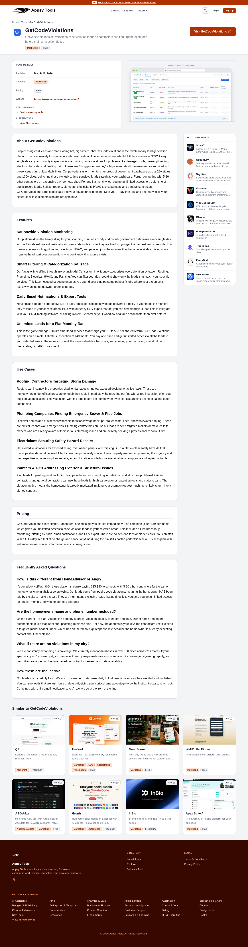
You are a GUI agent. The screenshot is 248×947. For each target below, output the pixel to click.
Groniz (76, 813)
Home (15, 22)
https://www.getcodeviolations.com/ (56, 98)
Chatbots (205, 905)
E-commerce (94, 914)
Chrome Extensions (23, 910)
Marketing (32, 48)
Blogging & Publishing (24, 905)
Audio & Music (133, 900)
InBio (132, 813)
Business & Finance (98, 905)
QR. (17, 749)
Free (147, 770)
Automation (80, 770)
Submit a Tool (135, 869)
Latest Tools (134, 859)
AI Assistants (19, 900)
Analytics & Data (25, 829)
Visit (56, 718)
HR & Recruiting (171, 914)
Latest (115, 10)
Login (216, 10)
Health (203, 914)
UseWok (78, 749)
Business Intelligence (137, 905)
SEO (90, 765)
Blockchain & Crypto (211, 900)
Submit (142, 10)
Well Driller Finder (198, 749)
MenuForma (137, 749)
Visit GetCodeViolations (210, 31)
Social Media (103, 765)
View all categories (23, 919)
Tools (24, 22)
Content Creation (97, 910)
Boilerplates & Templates (64, 905)
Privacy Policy (192, 864)
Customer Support (135, 910)
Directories (56, 914)
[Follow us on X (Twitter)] (14, 879)
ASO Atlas (22, 813)
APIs (52, 900)
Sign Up (229, 10)
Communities (57, 910)
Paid (45, 48)
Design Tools (207, 910)
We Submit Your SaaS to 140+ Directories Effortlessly (127, 2)
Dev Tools (17, 914)
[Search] (205, 10)
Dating (165, 910)
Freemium (37, 770)
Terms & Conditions (195, 859)
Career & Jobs (170, 905)
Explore (128, 10)
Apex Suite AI (195, 813)
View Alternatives (29, 123)
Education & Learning (137, 914)
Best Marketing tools (31, 112)
